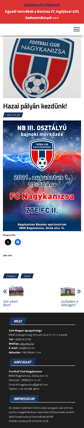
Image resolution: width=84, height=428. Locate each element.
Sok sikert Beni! (10, 303)
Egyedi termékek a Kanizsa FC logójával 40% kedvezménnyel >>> (42, 14)
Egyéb (27, 276)
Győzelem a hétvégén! (69, 303)
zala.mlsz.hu (27, 343)
